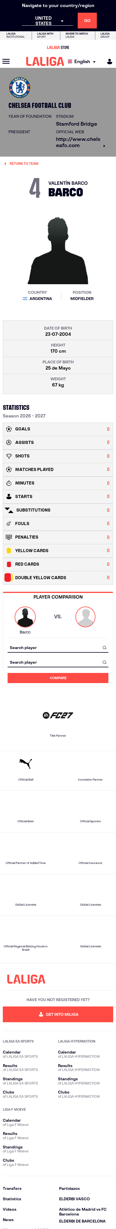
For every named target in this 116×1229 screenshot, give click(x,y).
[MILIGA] (108, 61)
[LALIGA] (45, 61)
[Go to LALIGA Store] (58, 47)
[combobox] (58, 647)
